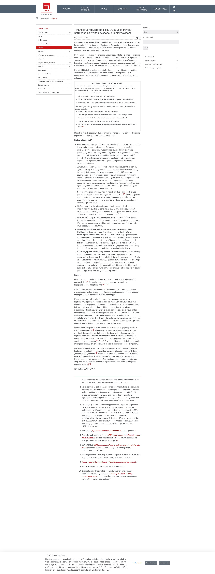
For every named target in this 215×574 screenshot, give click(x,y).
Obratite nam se (43, 85)
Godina (146, 27)
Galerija (40, 66)
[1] (83, 126)
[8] (96, 340)
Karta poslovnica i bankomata (48, 92)
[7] (93, 330)
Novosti (54, 18)
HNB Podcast (42, 40)
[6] (107, 284)
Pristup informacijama (45, 89)
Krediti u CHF (150, 57)
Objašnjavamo (43, 32)
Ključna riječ (148, 37)
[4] (103, 284)
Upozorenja (42, 70)
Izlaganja (41, 59)
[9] (96, 353)
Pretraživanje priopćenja (153, 64)
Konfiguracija (137, 563)
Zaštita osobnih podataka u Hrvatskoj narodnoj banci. (89, 570)
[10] (89, 364)
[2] (124, 194)
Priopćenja (41, 51)
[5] (105, 284)
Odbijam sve (164, 563)
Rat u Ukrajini (42, 77)
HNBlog (40, 36)
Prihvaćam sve (151, 563)
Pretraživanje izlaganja (153, 68)
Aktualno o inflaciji (44, 74)
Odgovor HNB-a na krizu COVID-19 (50, 81)
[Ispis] (140, 38)
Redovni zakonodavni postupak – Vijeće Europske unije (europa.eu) (109, 462)
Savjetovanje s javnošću (46, 62)
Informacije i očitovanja (46, 55)
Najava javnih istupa (45, 44)
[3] (87, 281)
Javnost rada (44, 18)
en (174, 7)
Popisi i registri (150, 60)
